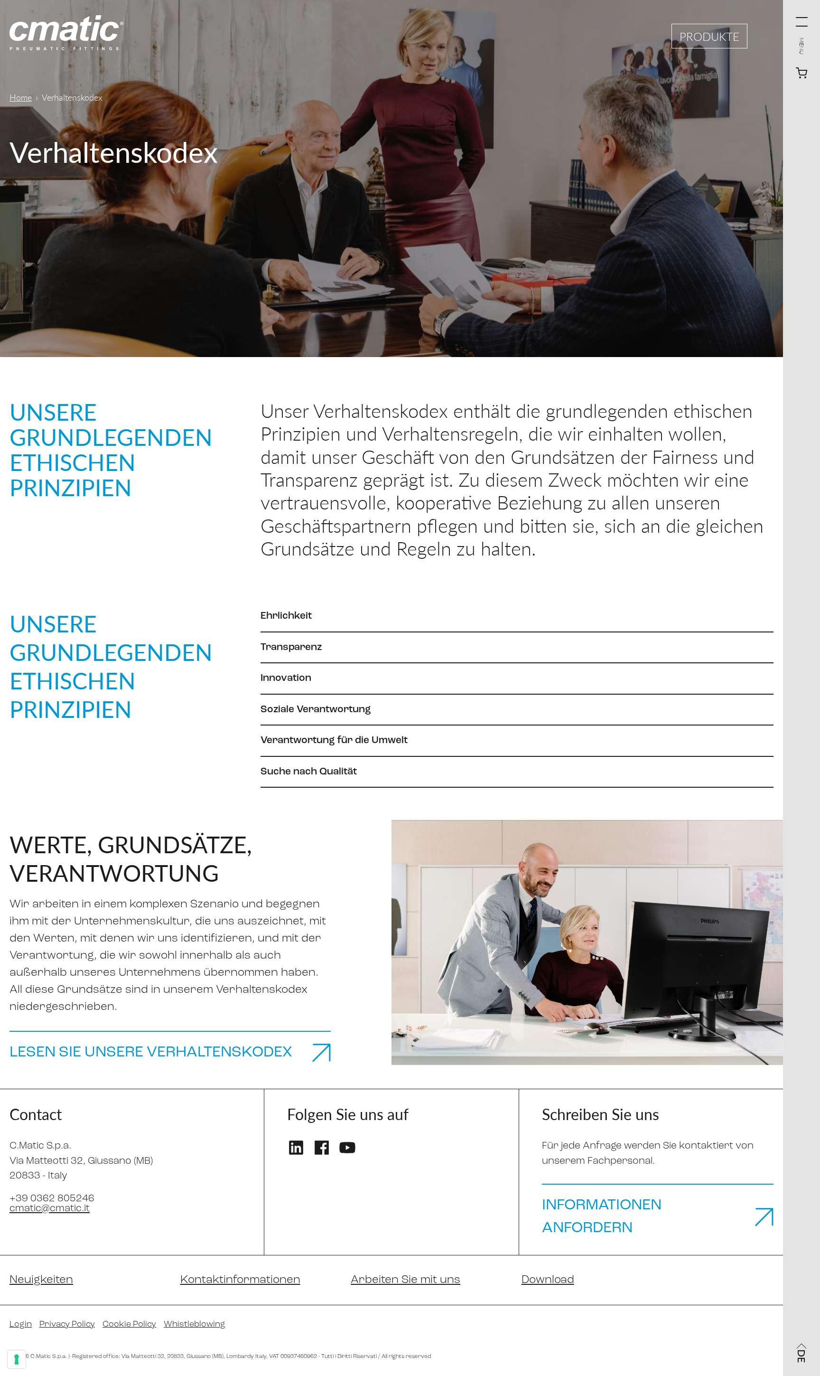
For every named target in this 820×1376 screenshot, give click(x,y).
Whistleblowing (194, 1324)
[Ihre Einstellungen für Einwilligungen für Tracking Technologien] (17, 1359)
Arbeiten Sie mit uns (405, 1280)
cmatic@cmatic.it (49, 1209)
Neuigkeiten (41, 1280)
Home (20, 97)
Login (20, 1324)
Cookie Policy (129, 1324)
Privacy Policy (67, 1324)
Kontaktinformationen (240, 1280)
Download (548, 1280)
